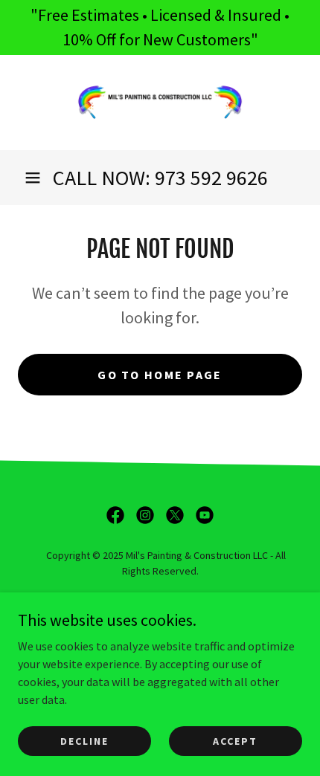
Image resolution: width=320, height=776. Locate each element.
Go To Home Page (159, 374)
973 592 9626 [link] (211, 177)
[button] (33, 178)
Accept (235, 740)
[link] (160, 102)
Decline (84, 740)
